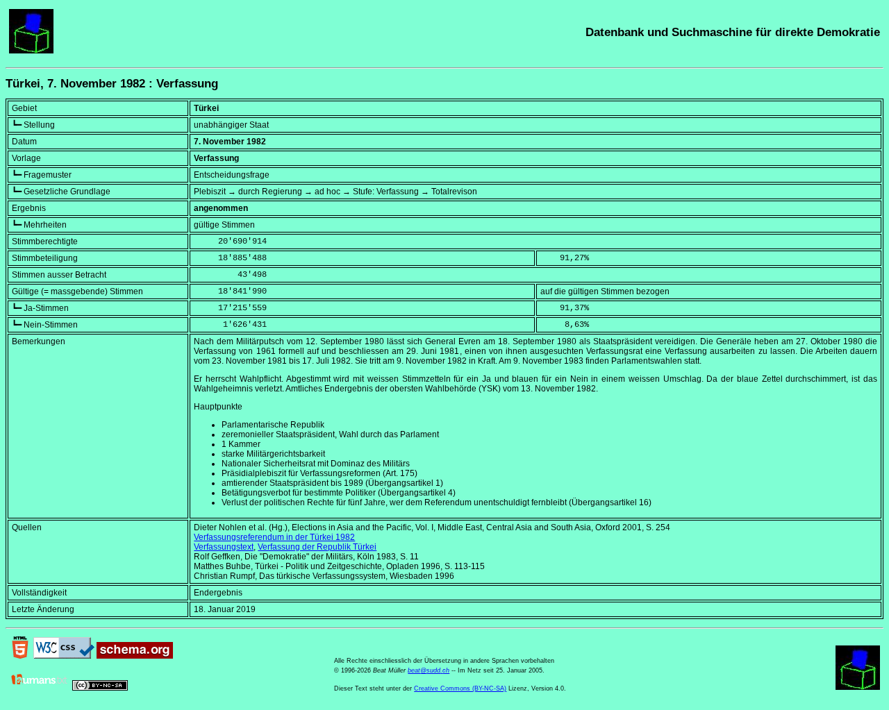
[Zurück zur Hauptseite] (31, 51)
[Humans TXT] (39, 688)
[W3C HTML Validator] (20, 656)
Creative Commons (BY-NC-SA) (460, 688)
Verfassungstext (224, 547)
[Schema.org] (135, 656)
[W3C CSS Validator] (63, 656)
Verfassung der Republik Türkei (317, 547)
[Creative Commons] (100, 688)
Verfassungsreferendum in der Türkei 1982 (274, 537)
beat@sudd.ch (428, 670)
